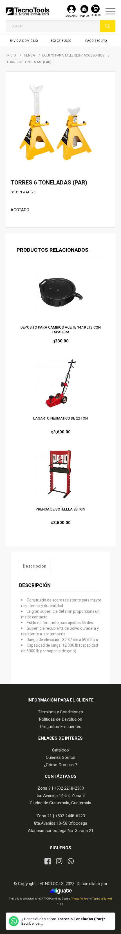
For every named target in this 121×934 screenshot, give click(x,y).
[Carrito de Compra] (95, 13)
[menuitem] (107, 11)
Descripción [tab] (34, 566)
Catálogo (60, 750)
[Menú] (107, 11)
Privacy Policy (79, 899)
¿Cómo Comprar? (60, 765)
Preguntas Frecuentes (60, 727)
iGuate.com (62, 891)
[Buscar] (107, 26)
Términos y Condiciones (60, 712)
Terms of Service (102, 899)
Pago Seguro (96, 40)
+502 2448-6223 (70, 816)
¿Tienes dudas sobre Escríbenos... (63, 921)
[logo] (28, 11)
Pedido (84, 16)
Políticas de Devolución (60, 719)
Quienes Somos (60, 757)
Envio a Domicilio (24, 40)
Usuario (71, 16)
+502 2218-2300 (60, 40)
